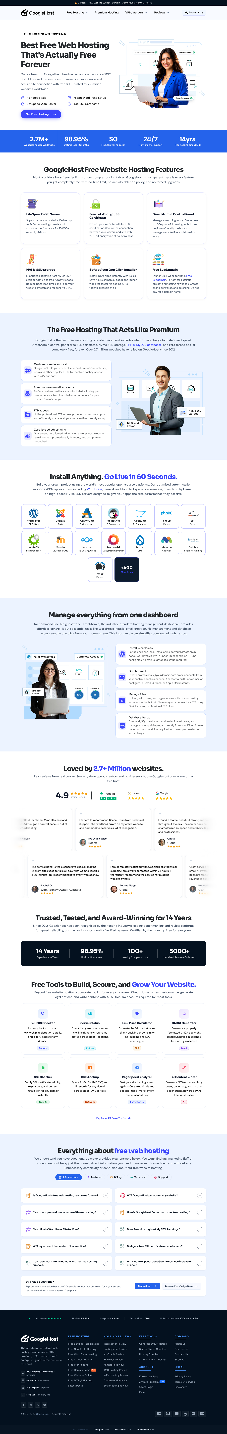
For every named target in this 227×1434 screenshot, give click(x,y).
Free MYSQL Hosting (80, 1380)
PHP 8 (130, 345)
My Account (192, 12)
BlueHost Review (113, 1359)
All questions (70, 1177)
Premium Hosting (107, 12)
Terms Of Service (185, 1382)
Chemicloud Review (115, 1380)
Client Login (146, 1387)
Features (96, 1177)
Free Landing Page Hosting (83, 1343)
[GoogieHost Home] (37, 12)
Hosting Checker (149, 1354)
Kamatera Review (114, 1364)
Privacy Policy (183, 1376)
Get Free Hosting (37, 114)
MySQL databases (149, 345)
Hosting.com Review (115, 1349)
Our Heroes (181, 1349)
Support (163, 1177)
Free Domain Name (81, 1370)
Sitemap (179, 1359)
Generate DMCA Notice (153, 1343)
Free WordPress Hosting (82, 1354)
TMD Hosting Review (115, 1370)
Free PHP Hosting (78, 1364)
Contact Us (144, 1286)
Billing (118, 1177)
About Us (180, 1343)
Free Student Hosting (80, 1359)
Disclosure (181, 1387)
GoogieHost (42, 1413)
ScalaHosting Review (116, 1385)
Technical (140, 1177)
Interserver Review (115, 1343)
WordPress (94, 489)
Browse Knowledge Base (179, 1286)
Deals (142, 1392)
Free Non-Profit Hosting (82, 1349)
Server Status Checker (152, 1349)
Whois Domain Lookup (152, 1359)
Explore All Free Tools (111, 1118)
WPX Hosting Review (116, 1375)
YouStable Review (114, 1354)
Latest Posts (75, 1385)
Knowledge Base (148, 1376)
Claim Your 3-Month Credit (136, 2)
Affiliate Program (151, 1382)
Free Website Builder (80, 1375)
